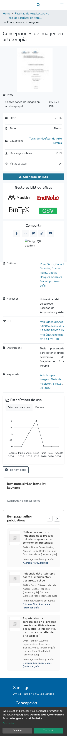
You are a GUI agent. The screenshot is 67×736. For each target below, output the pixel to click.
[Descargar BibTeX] (19, 211)
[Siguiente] (57, 518)
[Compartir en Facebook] (16, 233)
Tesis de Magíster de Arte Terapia (25, 18)
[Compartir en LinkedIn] (25, 233)
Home (7, 14)
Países (39, 407)
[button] (43, 5)
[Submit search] (38, 5)
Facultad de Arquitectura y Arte (33, 14)
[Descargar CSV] (48, 211)
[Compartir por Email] (50, 233)
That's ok (48, 730)
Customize (8, 723)
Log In (51, 5)
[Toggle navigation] (62, 5)
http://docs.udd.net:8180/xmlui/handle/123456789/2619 (52, 326)
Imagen (45, 379)
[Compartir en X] (33, 233)
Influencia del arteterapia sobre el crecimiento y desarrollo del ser (39, 577)
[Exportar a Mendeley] (19, 197)
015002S (46, 388)
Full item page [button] (17, 470)
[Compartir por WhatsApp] (41, 233)
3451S (57, 384)
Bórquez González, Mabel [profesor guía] (51, 281)
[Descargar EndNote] (48, 197)
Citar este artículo (35, 177)
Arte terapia (48, 375)
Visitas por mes (19, 407)
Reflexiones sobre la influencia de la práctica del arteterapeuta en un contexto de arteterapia (38, 537)
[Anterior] (50, 518)
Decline (17, 730)
